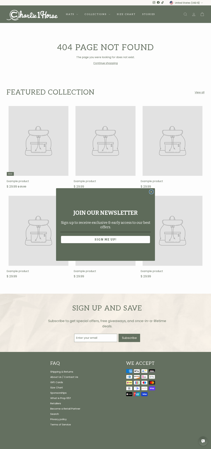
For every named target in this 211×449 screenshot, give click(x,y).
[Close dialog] (151, 192)
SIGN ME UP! (106, 239)
